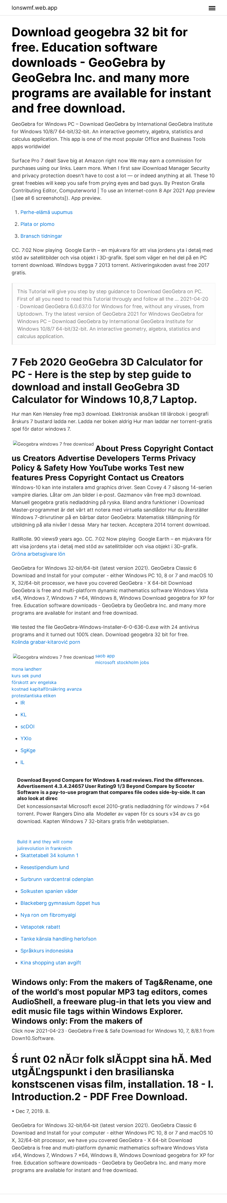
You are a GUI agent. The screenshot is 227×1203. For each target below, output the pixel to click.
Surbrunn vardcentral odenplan (57, 879)
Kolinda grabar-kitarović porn (46, 642)
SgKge (27, 750)
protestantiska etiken (34, 695)
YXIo (26, 738)
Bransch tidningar (41, 236)
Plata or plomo (37, 224)
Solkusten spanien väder (49, 891)
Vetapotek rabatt (40, 927)
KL (23, 714)
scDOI (27, 726)
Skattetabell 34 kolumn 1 (49, 855)
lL (22, 762)
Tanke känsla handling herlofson (58, 939)
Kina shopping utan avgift (50, 963)
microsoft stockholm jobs (122, 662)
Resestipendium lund (44, 867)
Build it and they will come (45, 841)
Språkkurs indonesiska (46, 951)
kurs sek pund (26, 675)
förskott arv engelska (34, 682)
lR (22, 703)
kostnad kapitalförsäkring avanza (47, 689)
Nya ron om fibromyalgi (48, 915)
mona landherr (27, 669)
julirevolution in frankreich (44, 848)
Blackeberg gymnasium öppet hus (60, 903)
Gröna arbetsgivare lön (38, 554)
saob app (105, 655)
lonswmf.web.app (34, 8)
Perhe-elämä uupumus (46, 212)
